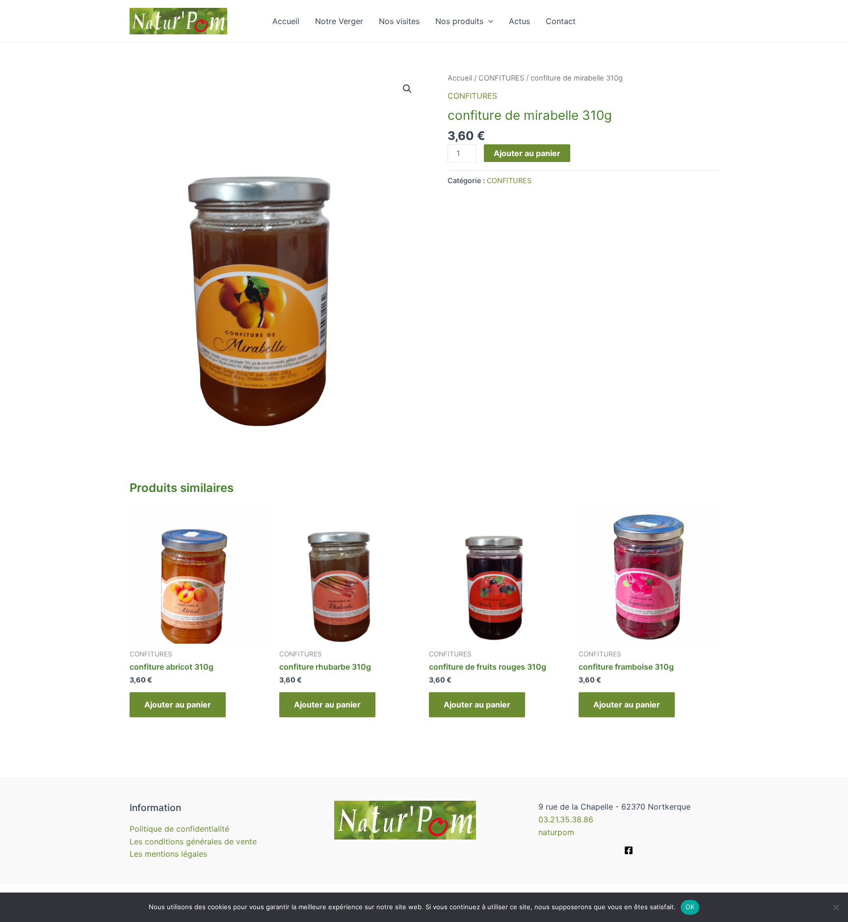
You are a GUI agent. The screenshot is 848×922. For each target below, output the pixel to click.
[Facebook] (628, 850)
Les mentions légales (168, 854)
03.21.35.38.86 (565, 819)
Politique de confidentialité (179, 829)
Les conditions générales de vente (193, 841)
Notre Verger (339, 21)
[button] (407, 89)
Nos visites (399, 21)
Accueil (285, 21)
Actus (519, 21)
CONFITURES (501, 78)
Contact (561, 21)
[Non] (836, 907)
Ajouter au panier (527, 153)
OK (690, 907)
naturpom (556, 832)
